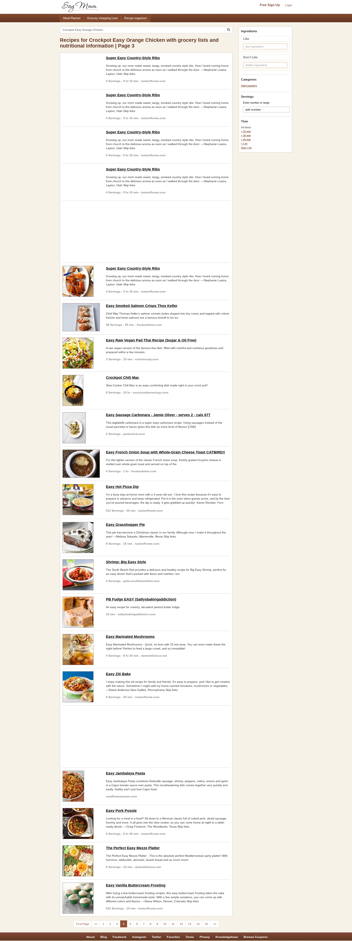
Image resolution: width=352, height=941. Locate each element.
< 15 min (246, 131)
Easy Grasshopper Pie (125, 525)
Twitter (156, 937)
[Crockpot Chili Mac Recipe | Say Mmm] (81, 390)
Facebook (119, 937)
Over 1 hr (246, 147)
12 (181, 923)
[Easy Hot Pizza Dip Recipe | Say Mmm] (81, 499)
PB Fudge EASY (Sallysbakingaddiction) (141, 599)
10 (164, 923)
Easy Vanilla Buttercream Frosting (135, 885)
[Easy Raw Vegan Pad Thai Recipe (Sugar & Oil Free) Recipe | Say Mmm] (81, 353)
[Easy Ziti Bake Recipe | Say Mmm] (81, 686)
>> (214, 923)
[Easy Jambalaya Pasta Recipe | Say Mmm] (81, 786)
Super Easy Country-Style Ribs (133, 58)
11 (173, 923)
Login (288, 5)
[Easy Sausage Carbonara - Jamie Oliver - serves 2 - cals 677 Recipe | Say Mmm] (81, 427)
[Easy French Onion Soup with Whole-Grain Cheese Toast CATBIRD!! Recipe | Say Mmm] (81, 464)
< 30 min (246, 135)
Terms (190, 937)
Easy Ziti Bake (118, 674)
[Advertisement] (146, 230)
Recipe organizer (135, 18)
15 (206, 923)
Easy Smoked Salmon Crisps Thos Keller (141, 306)
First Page (82, 923)
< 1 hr (244, 143)
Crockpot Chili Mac (122, 378)
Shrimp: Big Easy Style (126, 562)
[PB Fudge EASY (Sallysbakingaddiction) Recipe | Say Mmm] (81, 612)
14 (198, 923)
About (90, 937)
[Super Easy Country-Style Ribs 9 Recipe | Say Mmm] (81, 281)
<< (96, 923)
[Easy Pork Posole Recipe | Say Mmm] (81, 823)
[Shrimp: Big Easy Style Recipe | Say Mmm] (81, 574)
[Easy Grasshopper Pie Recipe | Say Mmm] (81, 537)
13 (189, 923)
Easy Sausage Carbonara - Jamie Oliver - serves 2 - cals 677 (158, 415)
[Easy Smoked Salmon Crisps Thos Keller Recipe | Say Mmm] (81, 317)
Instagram (139, 937)
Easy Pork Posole (121, 811)
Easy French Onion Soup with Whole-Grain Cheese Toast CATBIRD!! (165, 452)
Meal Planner (72, 18)
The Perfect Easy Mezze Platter (133, 848)
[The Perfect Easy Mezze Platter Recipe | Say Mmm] (81, 860)
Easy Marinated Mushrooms (130, 637)
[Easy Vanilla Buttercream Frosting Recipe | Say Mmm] (81, 898)
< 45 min (246, 139)
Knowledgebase (227, 937)
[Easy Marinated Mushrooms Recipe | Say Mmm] (81, 649)
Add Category (249, 85)
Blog (103, 937)
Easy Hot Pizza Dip (122, 487)
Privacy (205, 937)
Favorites (173, 937)
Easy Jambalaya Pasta (125, 773)
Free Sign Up (270, 5)
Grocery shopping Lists (102, 18)
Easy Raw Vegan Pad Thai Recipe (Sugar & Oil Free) (151, 340)
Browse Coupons (256, 937)
